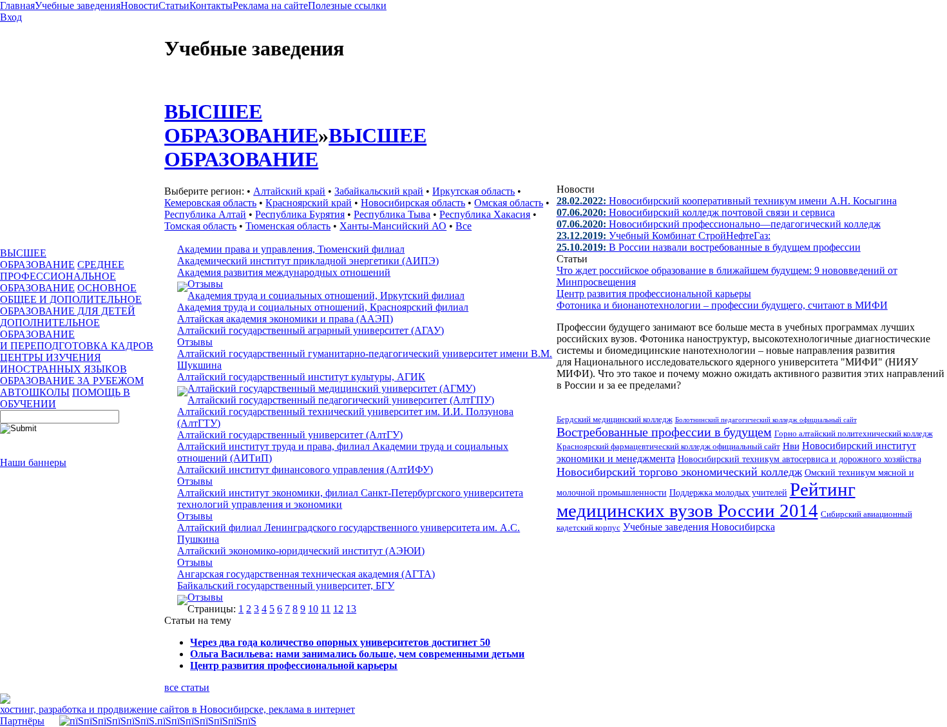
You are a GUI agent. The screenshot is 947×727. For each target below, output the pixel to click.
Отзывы (205, 283)
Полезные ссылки (347, 5)
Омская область (508, 202)
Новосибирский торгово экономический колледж (679, 471)
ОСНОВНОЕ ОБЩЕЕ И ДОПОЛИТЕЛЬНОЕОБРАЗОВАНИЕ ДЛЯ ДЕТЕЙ (71, 299)
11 (325, 608)
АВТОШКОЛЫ (35, 392)
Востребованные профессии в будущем (664, 432)
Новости (139, 5)
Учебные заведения (77, 5)
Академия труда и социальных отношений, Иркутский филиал (325, 295)
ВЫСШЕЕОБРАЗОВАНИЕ (37, 258)
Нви (791, 446)
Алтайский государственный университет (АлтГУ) (290, 434)
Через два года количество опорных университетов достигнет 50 (340, 642)
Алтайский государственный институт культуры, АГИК (301, 376)
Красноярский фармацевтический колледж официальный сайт (668, 446)
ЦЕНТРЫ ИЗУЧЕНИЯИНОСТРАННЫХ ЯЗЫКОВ (63, 363)
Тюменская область (287, 225)
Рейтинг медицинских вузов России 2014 (706, 500)
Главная (17, 5)
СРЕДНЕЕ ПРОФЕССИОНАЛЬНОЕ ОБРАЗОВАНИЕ (62, 276)
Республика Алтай (205, 214)
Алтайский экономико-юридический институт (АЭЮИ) (301, 550)
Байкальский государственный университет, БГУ (285, 585)
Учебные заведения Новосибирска (699, 526)
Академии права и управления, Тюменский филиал (291, 249)
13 (351, 608)
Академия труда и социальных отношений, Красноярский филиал (322, 307)
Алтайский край (289, 191)
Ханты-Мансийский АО (393, 225)
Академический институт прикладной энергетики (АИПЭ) (308, 260)
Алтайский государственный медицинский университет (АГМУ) (331, 388)
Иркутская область (473, 191)
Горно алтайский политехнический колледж (853, 433)
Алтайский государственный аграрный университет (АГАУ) (310, 330)
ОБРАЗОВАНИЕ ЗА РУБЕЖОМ (72, 380)
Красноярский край (308, 202)
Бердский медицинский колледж (615, 419)
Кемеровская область (210, 202)
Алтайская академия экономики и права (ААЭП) (285, 318)
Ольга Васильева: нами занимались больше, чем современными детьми (357, 653)
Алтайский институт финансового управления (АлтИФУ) (305, 469)
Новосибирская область (413, 202)
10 (313, 608)
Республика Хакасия (484, 214)
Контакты (211, 5)
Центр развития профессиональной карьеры (293, 665)
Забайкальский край (378, 191)
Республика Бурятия (300, 214)
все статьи (186, 687)
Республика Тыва (392, 214)
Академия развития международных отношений (283, 272)
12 (338, 608)
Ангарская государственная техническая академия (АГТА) (306, 573)
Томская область (200, 225)
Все (463, 225)
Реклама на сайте (270, 5)
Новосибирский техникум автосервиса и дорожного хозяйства (799, 459)
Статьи (173, 5)
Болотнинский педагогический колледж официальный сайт (766, 419)
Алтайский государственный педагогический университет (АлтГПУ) (340, 399)
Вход (11, 17)
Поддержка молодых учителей (728, 493)
